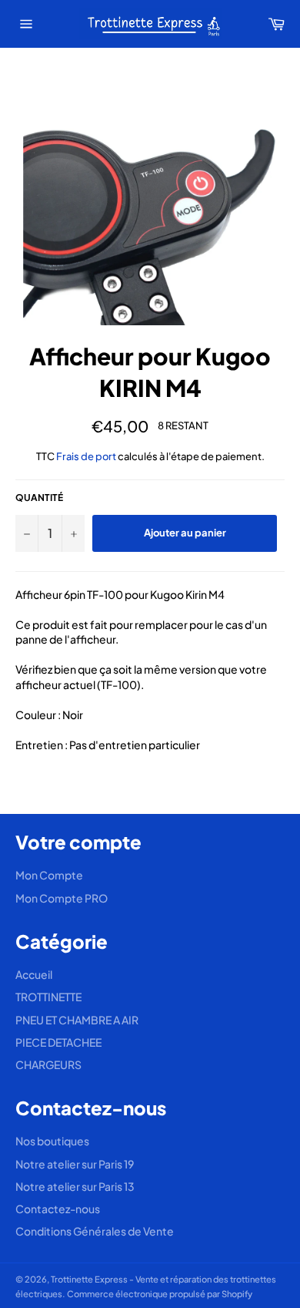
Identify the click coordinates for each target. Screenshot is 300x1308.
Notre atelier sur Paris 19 (74, 1164)
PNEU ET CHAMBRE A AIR (76, 1020)
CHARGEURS (48, 1064)
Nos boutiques (52, 1141)
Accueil (33, 974)
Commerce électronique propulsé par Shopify (159, 1293)
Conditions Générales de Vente (94, 1231)
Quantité (39, 497)
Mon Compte (49, 875)
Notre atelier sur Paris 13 (75, 1186)
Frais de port (86, 456)
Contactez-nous (57, 1209)
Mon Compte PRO (61, 898)
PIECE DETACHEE (58, 1042)
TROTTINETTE (48, 997)
